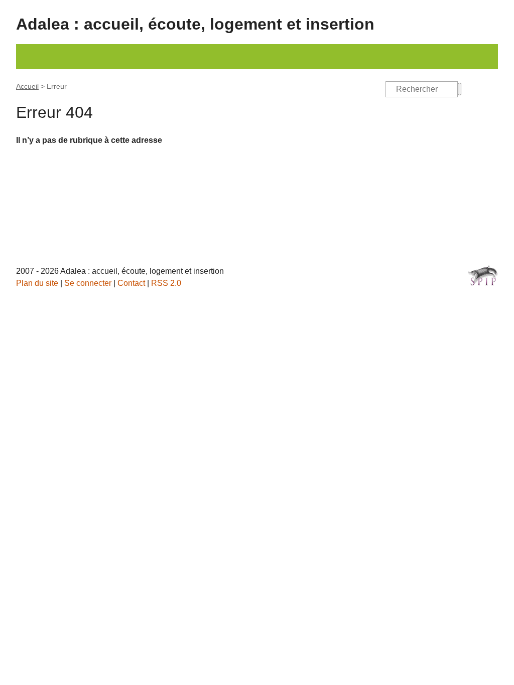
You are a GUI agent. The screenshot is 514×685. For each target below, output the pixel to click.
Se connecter (87, 283)
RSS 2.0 (166, 283)
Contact (131, 283)
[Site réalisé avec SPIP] (483, 275)
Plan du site (37, 283)
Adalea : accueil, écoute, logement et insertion (195, 24)
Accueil (27, 86)
